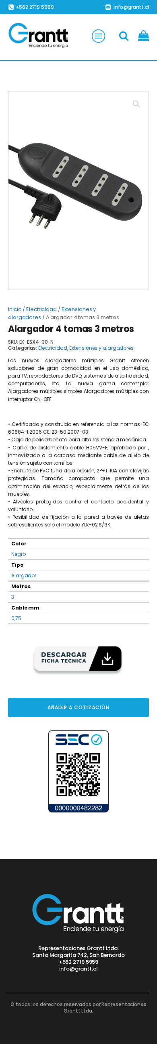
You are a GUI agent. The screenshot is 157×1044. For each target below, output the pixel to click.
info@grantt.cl (78, 969)
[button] (136, 104)
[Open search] (123, 35)
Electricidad (41, 309)
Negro (18, 554)
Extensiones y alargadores (101, 348)
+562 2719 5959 (79, 962)
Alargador (23, 575)
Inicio (14, 309)
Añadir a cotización (78, 707)
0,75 (16, 618)
